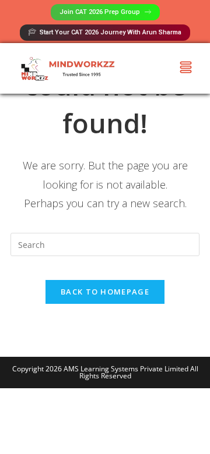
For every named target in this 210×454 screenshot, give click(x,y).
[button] (186, 68)
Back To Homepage (105, 291)
